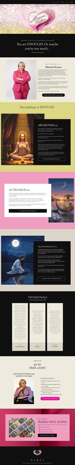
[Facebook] (31, 460)
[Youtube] (40, 460)
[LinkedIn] (37, 460)
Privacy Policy (28, 463)
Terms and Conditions (34, 463)
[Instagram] (34, 460)
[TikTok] (43, 460)
